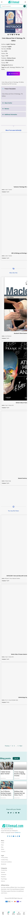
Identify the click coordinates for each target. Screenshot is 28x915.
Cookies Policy (4, 859)
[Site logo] (13, 2)
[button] (8, 34)
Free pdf (6, 67)
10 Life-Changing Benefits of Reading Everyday (19, 773)
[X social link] (9, 836)
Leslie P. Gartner (10, 44)
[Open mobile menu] (1, 2)
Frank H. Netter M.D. (9, 405)
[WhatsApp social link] (15, 836)
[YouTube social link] (13, 836)
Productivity (4, 870)
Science (3, 881)
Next (20, 746)
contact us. (18, 832)
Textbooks (3, 874)
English (9, 46)
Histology (12, 67)
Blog (2, 847)
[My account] (25, 2)
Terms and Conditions (6, 862)
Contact (3, 851)
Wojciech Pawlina (16, 578)
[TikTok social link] (17, 836)
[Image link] (12, 825)
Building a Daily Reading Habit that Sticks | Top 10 (19, 793)
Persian (7, 702)
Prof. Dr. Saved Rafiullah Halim (11, 700)
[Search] (24, 6)
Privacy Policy (4, 857)
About (2, 849)
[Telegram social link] (19, 836)
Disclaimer (3, 864)
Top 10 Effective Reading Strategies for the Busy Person (6, 793)
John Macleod (8, 336)
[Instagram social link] (11, 836)
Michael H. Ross (8, 578)
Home (2, 842)
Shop (2, 845)
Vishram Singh (8, 481)
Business (3, 872)
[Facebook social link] (7, 836)
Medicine (10, 65)
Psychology (4, 879)
